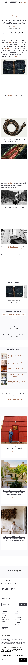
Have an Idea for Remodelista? (5, 628)
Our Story (4, 615)
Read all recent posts (14, 562)
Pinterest (19, 615)
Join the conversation (14, 399)
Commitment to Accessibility (5, 624)
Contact (3, 617)
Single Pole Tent (13, 247)
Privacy (3, 621)
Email (18, 624)
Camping (18, 314)
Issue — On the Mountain (14, 16)
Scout (10, 42)
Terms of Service (5, 619)
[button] (19, 2)
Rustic (13, 15)
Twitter (18, 622)
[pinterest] (11, 32)
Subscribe (23, 660)
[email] (19, 32)
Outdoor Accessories (14, 257)
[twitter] (15, 32)
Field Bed (6, 48)
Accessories (11, 314)
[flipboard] (4, 32)
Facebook (19, 619)
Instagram (19, 617)
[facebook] (8, 32)
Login (25, 2)
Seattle (4, 314)
